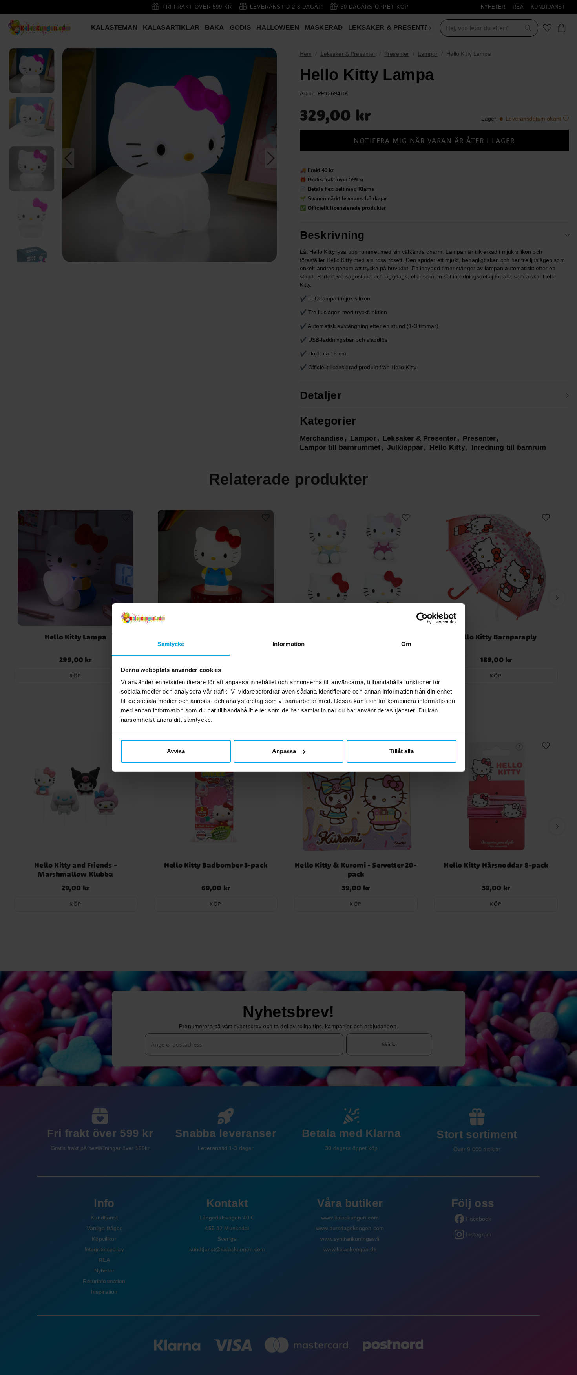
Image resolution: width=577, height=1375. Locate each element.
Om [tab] (406, 644)
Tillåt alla (401, 751)
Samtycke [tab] (170, 644)
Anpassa (284, 751)
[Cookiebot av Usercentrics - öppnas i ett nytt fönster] (422, 618)
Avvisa (176, 751)
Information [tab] (288, 644)
